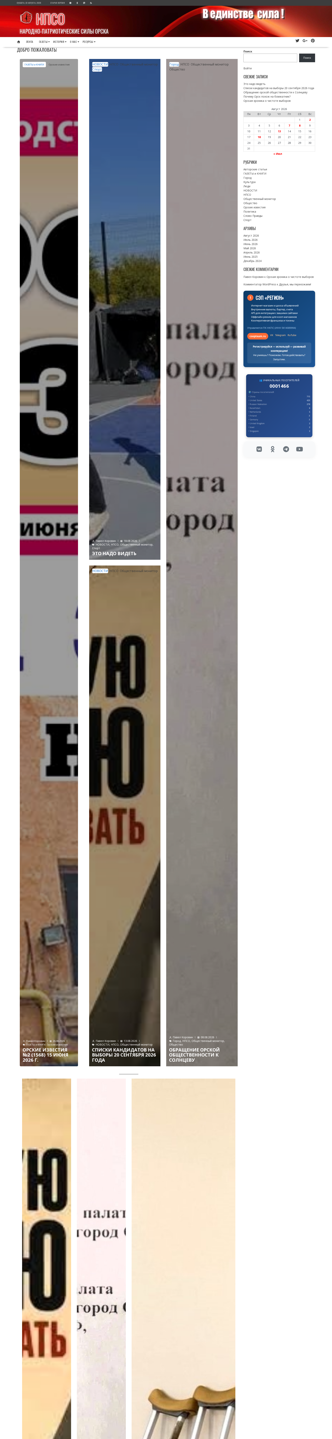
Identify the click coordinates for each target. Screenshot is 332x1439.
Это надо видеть (114, 553)
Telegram (280, 335)
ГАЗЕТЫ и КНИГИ (34, 64)
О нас (73, 42)
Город (174, 64)
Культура (249, 182)
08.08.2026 (207, 1037)
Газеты (43, 42)
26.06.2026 (59, 1041)
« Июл (277, 154)
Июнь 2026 (250, 244)
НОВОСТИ (100, 64)
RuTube (292, 335)
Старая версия (58, 2)
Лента (29, 42)
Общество (177, 69)
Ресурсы (88, 42)
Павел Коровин (35, 1041)
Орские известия (59, 64)
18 (259, 137)
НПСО (50, 18)
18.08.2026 (130, 541)
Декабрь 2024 (252, 261)
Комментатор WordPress (259, 284)
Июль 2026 (250, 240)
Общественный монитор (139, 64)
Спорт (97, 69)
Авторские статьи (255, 169)
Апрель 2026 (251, 252)
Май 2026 (249, 248)
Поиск (247, 51)
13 (279, 131)
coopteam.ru (258, 336)
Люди (246, 186)
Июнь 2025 (250, 256)
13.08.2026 (130, 1041)
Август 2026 (251, 235)
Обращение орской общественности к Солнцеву (194, 1055)
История (58, 42)
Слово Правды (252, 216)
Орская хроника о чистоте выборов (267, 101)
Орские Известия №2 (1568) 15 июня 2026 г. (45, 1055)
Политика (249, 211)
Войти (247, 68)
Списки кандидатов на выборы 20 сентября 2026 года (124, 1055)
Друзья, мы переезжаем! (295, 284)
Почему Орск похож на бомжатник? (266, 96)
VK (271, 335)
